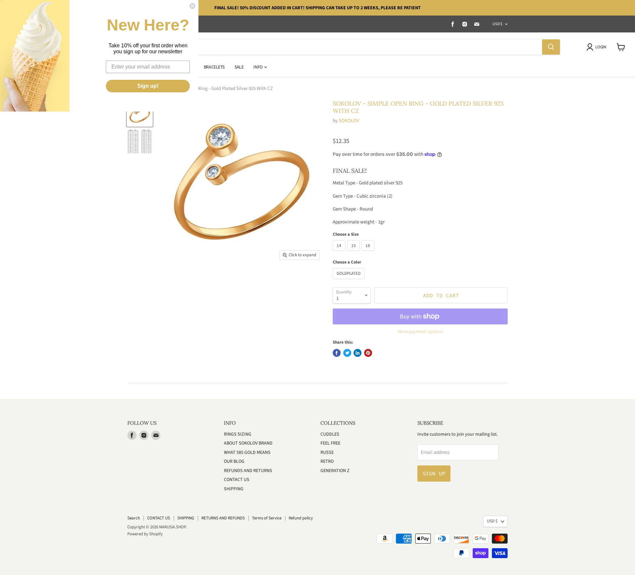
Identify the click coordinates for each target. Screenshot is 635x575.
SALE (238, 67)
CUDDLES (329, 434)
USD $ (497, 24)
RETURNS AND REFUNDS (223, 518)
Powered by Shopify (145, 534)
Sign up (434, 473)
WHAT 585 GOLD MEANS (247, 452)
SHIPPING (233, 489)
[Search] (551, 47)
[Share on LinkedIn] (357, 353)
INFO (258, 67)
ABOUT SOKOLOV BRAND (248, 443)
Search (133, 518)
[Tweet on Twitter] (347, 353)
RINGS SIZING (237, 434)
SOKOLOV (349, 120)
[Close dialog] (192, 6)
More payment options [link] (420, 331)
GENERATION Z (335, 470)
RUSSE (327, 452)
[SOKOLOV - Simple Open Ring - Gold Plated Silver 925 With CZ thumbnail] (140, 114)
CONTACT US (236, 479)
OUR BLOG (234, 461)
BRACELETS (214, 67)
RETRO (327, 461)
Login (600, 47)
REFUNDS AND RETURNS (248, 470)
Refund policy (301, 518)
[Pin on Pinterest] (368, 353)
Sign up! (147, 86)
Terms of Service (266, 518)
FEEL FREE (330, 443)
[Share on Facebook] (337, 353)
